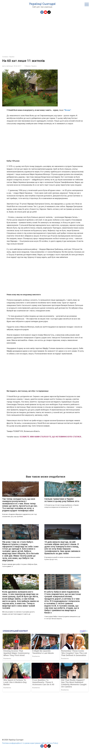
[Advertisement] (45, 33)
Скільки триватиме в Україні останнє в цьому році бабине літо (61, 500)
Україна (34, 66)
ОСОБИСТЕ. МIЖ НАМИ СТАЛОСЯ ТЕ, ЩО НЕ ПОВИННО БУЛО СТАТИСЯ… (51, 437)
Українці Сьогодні (42, 4)
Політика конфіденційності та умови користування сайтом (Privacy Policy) (30, 743)
